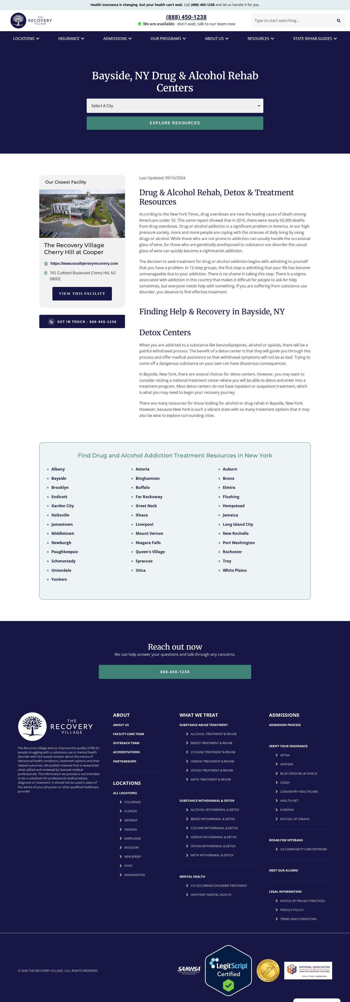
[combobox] (290, 20)
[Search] (338, 20)
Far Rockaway (149, 496)
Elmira (229, 487)
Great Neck (146, 505)
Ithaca (142, 515)
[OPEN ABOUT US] (227, 38)
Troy (227, 561)
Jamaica (230, 515)
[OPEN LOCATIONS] (38, 38)
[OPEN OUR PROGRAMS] (184, 38)
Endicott (59, 496)
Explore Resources (175, 123)
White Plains (235, 570)
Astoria (143, 469)
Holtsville (60, 515)
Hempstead (234, 505)
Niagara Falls (148, 542)
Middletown (62, 533)
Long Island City (238, 524)
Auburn (230, 469)
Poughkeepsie (64, 551)
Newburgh (61, 542)
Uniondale (61, 570)
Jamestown (62, 524)
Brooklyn (60, 487)
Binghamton (148, 478)
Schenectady (63, 561)
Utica (141, 570)
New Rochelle (236, 533)
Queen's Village (150, 551)
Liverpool (144, 524)
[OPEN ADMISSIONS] (130, 38)
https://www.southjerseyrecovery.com (84, 263)
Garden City (62, 505)
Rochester (232, 551)
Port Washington (239, 542)
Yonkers (59, 579)
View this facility (82, 294)
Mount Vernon (149, 533)
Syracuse (144, 561)
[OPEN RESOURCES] (272, 38)
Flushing (231, 496)
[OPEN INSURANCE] (83, 38)
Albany (58, 469)
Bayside (58, 478)
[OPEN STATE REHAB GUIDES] (335, 38)
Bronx (228, 478)
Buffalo (143, 487)
